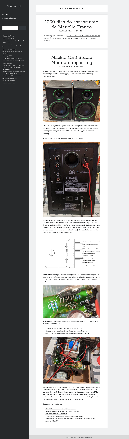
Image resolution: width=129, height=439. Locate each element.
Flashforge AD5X (7, 56)
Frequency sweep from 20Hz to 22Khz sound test (62, 411)
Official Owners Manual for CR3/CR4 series (60, 409)
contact (5, 14)
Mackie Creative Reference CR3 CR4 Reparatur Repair (64, 416)
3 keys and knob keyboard (9, 83)
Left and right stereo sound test (56, 414)
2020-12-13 (80, 31)
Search (4, 25)
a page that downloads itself (10, 78)
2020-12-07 (80, 66)
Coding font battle (7, 63)
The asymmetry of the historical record (13, 60)
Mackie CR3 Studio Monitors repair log (71, 60)
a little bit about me (9, 18)
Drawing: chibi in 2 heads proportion (12, 76)
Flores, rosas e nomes (9, 38)
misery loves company (9, 80)
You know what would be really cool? (12, 58)
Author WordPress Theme (73, 437)
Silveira (70, 31)
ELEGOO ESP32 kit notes (9, 49)
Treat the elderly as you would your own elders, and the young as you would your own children (13, 67)
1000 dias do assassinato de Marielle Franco (71, 24)
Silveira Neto (14, 6)
